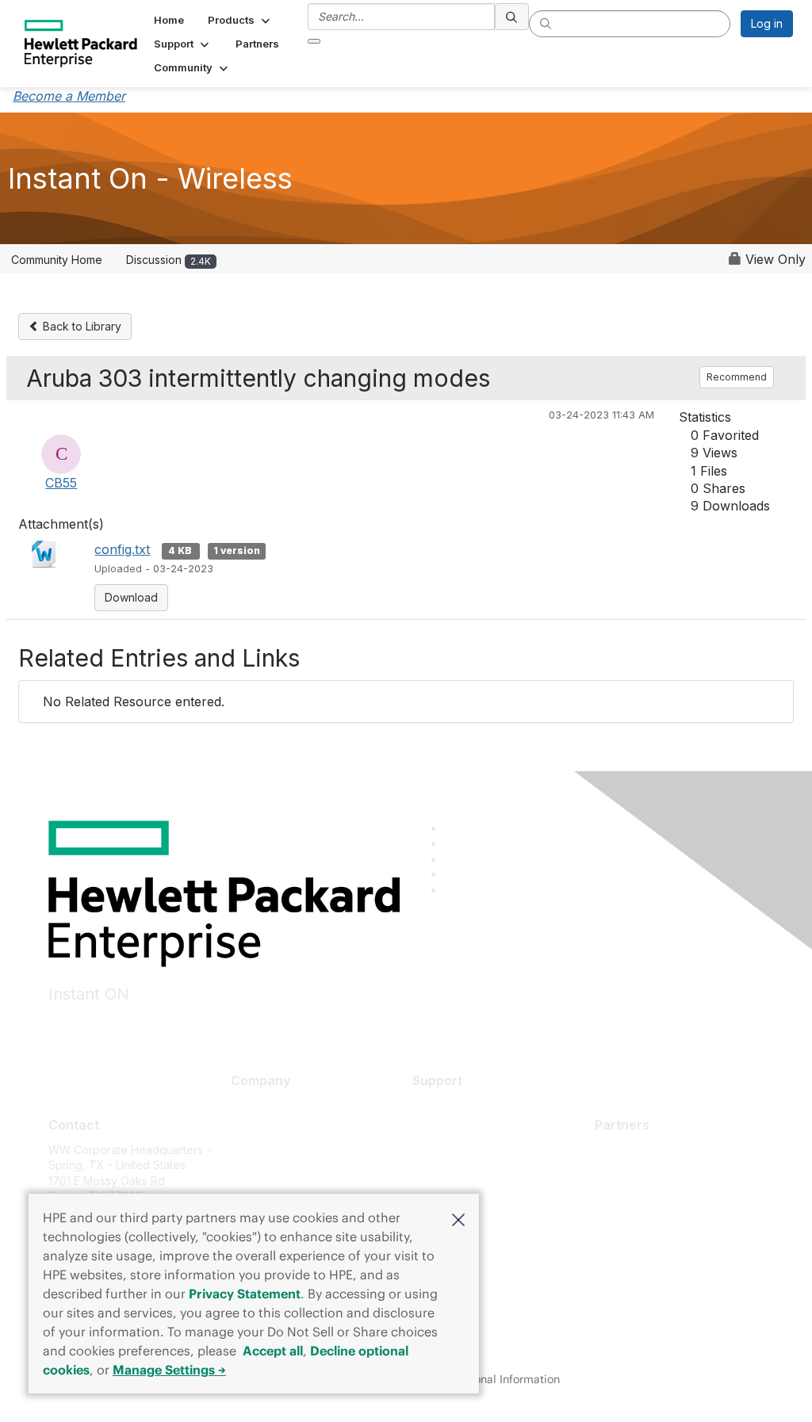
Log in (767, 23)
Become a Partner (642, 1172)
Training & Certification (471, 1152)
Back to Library (80, 326)
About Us (254, 1105)
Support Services (458, 1105)
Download (131, 597)
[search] (512, 16)
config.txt (122, 549)
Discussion (168, 259)
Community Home (56, 259)
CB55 (61, 483)
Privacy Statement (245, 1294)
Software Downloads (467, 1175)
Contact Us (259, 1152)
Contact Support (455, 1128)
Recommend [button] (737, 377)
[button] (458, 1218)
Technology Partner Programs (674, 1219)
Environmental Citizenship (297, 1175)
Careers (252, 1128)
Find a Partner (631, 1149)
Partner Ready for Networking (673, 1196)
